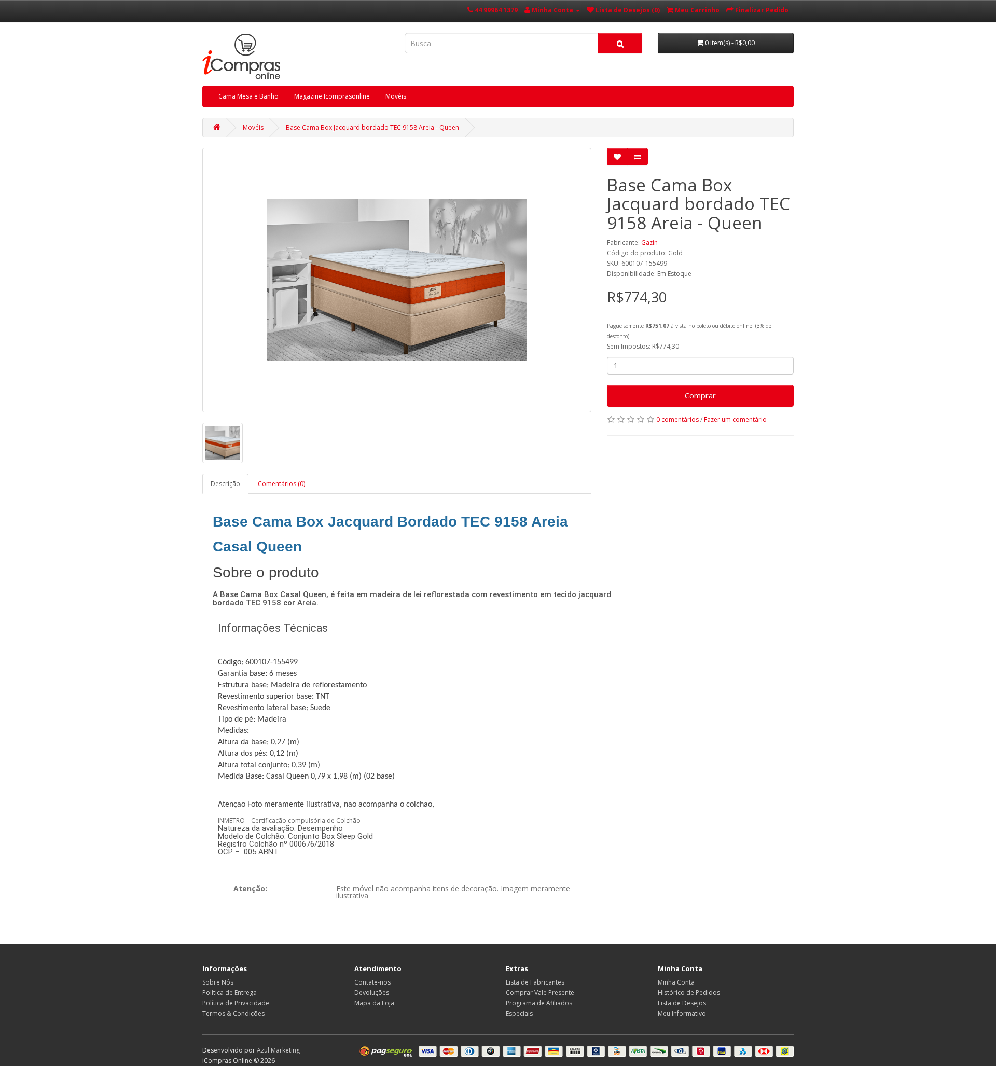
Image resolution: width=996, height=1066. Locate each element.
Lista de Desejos (682, 1003)
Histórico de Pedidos (689, 992)
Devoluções (371, 992)
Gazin (649, 242)
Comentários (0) (281, 483)
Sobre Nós (217, 982)
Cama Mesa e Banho (248, 96)
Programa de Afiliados (539, 1003)
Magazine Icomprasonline (332, 96)
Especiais (519, 1013)
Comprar (700, 395)
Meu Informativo (682, 1013)
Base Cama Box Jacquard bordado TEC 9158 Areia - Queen (372, 127)
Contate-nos (372, 982)
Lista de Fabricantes (535, 982)
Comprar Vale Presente (540, 992)
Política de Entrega (229, 992)
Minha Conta (676, 982)
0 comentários (677, 419)
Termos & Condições (233, 1013)
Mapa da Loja (374, 1003)
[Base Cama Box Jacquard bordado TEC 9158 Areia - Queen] (396, 280)
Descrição (225, 483)
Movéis (395, 96)
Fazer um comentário (735, 419)
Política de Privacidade (235, 1003)
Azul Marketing (278, 1050)
